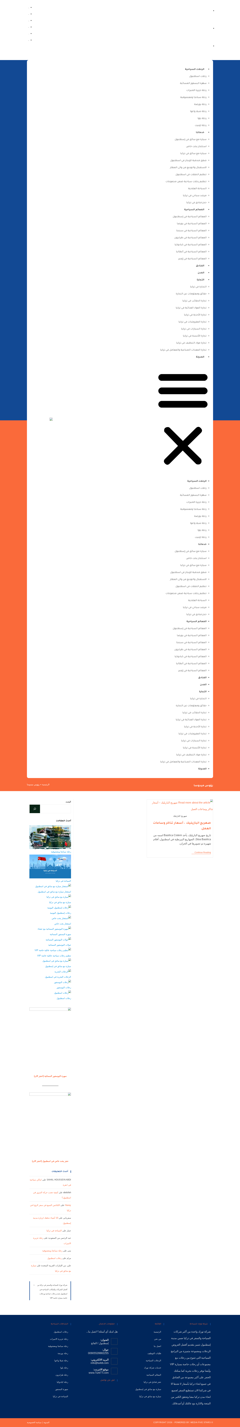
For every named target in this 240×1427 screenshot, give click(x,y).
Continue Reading (201, 852)
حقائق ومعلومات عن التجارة (191, 294)
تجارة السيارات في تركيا (194, 329)
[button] (183, 419)
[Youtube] (94, 1390)
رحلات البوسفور (64, 987)
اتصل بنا (157, 1346)
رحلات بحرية (192, 1370)
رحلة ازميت (201, 125)
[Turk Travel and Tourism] (51, 419)
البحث (68, 802)
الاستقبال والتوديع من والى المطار (188, 167)
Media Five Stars (201, 1422)
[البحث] (34, 808)
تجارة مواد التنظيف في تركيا (191, 343)
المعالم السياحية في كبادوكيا (191, 245)
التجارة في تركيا (198, 287)
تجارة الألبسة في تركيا (195, 336)
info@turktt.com (100, 1363)
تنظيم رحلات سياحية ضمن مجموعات (186, 181)
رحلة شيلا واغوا (198, 111)
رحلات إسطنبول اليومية (60, 913)
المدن (201, 273)
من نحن (157, 1339)
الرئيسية (45, 784)
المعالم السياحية (194, 210)
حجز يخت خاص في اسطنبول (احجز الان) (50, 1161)
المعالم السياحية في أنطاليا (191, 252)
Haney (68, 1205)
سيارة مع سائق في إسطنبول (191, 139)
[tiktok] (28, 13)
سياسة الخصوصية (34, 1422)
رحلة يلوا (202, 118)
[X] (115, 1390)
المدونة (200, 357)
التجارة (200, 280)
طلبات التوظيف (154, 1353)
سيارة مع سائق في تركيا (193, 153)
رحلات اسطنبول (198, 76)
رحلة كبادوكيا (62, 1382)
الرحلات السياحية (194, 69)
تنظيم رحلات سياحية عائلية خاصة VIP (54, 955)
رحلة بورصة (200, 104)
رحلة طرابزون (62, 1375)
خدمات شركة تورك (152, 1367)
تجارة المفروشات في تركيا (192, 322)
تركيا (186, 1338)
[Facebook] (28, 40)
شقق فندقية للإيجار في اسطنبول (188, 160)
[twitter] (28, 7)
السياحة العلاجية (197, 188)
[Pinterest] (99, 1390)
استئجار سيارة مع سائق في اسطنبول (54, 891)
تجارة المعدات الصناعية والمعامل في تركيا (183, 350)
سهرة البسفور (61, 1389)
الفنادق (200, 266)
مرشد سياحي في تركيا (195, 196)
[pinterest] (28, 26)
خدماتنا (200, 132)
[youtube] (28, 20)
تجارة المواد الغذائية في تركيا (191, 308)
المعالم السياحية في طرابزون (190, 238)
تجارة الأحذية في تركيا (195, 315)
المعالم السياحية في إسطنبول (190, 217)
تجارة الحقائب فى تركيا (194, 301)
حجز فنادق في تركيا (196, 203)
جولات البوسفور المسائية (59, 945)
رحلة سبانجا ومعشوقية (193, 97)
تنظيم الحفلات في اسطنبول (191, 174)
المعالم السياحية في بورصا (192, 224)
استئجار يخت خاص (196, 146)
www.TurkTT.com (99, 1372)
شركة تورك (204, 1331)
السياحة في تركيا (63, 881)
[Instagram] (28, 33)
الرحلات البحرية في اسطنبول (58, 977)
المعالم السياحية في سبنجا (191, 231)
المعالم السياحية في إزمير (192, 259)
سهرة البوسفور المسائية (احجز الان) (50, 1076)
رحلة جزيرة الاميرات (196, 90)
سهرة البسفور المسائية (193, 83)
